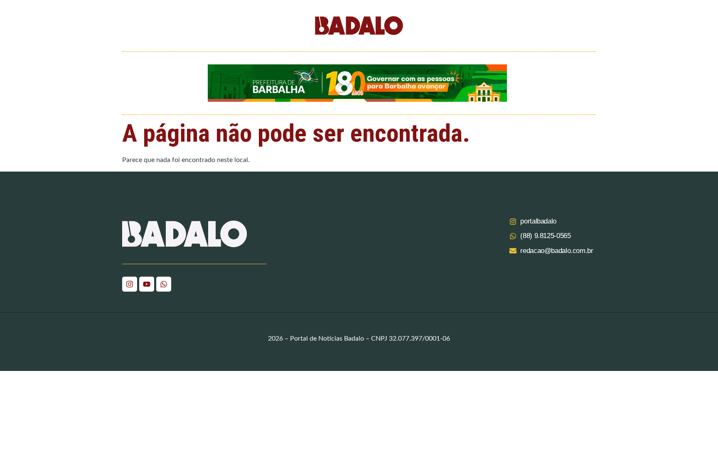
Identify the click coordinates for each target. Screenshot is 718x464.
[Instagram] (129, 284)
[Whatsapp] (163, 284)
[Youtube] (146, 284)
